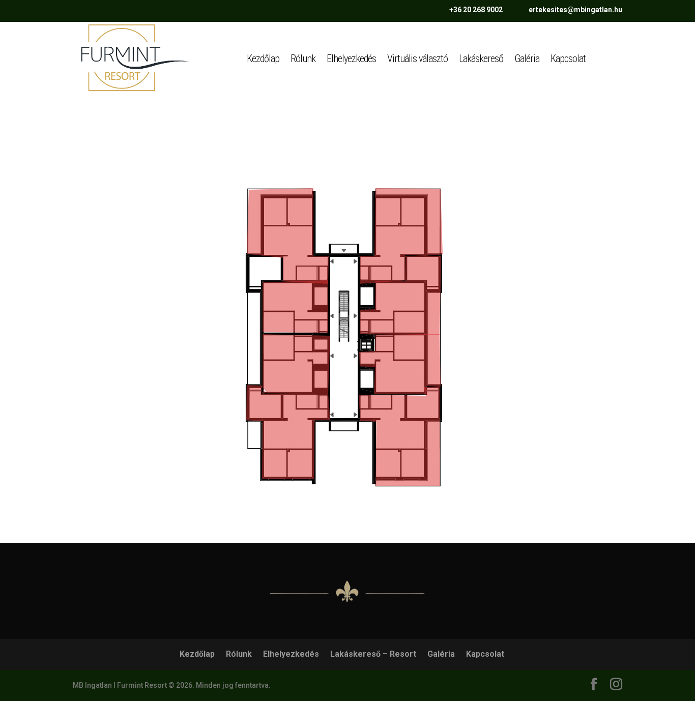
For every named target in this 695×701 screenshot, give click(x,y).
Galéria (526, 58)
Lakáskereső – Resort (373, 654)
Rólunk (303, 58)
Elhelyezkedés (351, 58)
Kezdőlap (263, 58)
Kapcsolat (568, 58)
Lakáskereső (481, 58)
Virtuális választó (417, 58)
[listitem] (288, 236)
